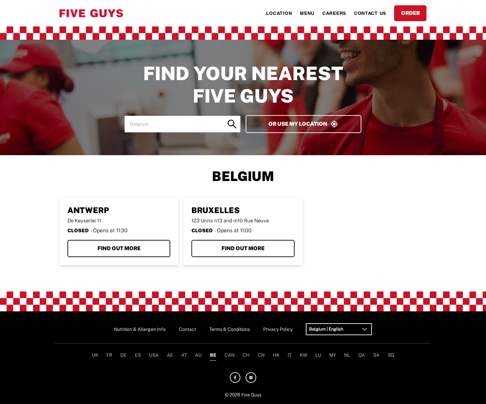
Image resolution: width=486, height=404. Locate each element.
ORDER (410, 13)
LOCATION (279, 13)
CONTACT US (370, 13)
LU (318, 355)
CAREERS (334, 13)
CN (261, 355)
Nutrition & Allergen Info (140, 329)
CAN (229, 355)
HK (276, 355)
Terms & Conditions (229, 329)
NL (347, 355)
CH (246, 355)
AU (198, 355)
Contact (187, 329)
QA (361, 355)
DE (123, 355)
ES (138, 355)
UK (95, 355)
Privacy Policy (278, 329)
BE (213, 355)
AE (170, 355)
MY (332, 355)
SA (376, 355)
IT (290, 355)
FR (109, 355)
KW (303, 355)
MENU (307, 13)
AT (184, 355)
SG (391, 355)
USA (154, 355)
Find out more (119, 248)
